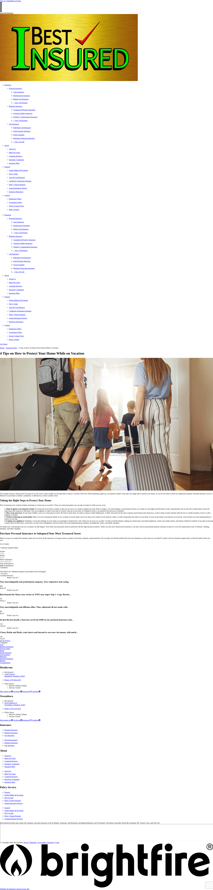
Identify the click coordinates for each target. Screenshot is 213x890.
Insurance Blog (14, 163)
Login (57, 842)
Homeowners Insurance (21, 96)
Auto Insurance (18, 92)
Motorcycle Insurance (21, 99)
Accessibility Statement (45, 842)
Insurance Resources (16, 192)
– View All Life (18, 142)
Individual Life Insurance (22, 128)
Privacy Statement (30, 842)
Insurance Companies (16, 160)
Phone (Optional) (6, 560)
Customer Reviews (15, 156)
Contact (7, 195)
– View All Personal (20, 103)
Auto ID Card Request (17, 177)
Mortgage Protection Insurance (24, 138)
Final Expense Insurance (22, 131)
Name (2, 551)
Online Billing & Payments (18, 170)
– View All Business (20, 121)
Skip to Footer (16, 1)
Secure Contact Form (16, 206)
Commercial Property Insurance (24, 110)
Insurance (7, 85)
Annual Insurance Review (18, 188)
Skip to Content (5, 1)
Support (7, 167)
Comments (4, 568)
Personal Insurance (15, 88)
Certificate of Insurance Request (20, 181)
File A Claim (13, 174)
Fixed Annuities (18, 135)
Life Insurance (14, 124)
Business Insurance (15, 106)
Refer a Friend (14, 210)
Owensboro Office (15, 202)
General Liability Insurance (22, 113)
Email (2, 556)
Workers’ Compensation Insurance (25, 117)
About (6, 145)
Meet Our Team (14, 153)
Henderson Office (15, 199)
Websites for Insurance (14, 889)
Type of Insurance (7, 564)
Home (2, 348)
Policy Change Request (17, 185)
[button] (6, 13)
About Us (12, 149)
